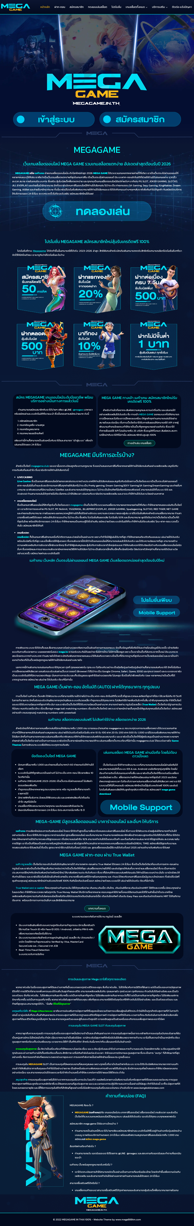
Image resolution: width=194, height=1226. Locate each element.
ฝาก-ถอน (59, 7)
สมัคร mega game (96, 1139)
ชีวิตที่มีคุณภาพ (61, 1004)
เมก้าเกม (20, 831)
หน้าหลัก (45, 7)
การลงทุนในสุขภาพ (26, 1049)
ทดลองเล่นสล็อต (97, 7)
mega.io (63, 652)
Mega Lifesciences (42, 1011)
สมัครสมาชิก (77, 7)
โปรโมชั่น (116, 7)
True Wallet (149, 704)
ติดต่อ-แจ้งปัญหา (182, 7)
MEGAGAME (35, 1064)
